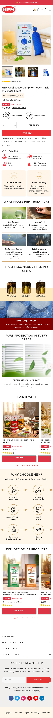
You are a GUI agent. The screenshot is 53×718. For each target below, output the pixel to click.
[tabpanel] (21, 432)
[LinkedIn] (41, 698)
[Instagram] (23, 698)
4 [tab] (22, 465)
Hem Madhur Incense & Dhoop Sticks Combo (18, 441)
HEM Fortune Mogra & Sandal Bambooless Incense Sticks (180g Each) (20, 593)
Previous (4, 41)
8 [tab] (32, 465)
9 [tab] (34, 465)
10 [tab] (37, 465)
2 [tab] (17, 465)
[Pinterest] (29, 698)
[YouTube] (35, 698)
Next (48, 41)
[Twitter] (17, 698)
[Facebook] (11, 698)
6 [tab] (27, 465)
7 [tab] (29, 465)
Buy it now (26, 133)
